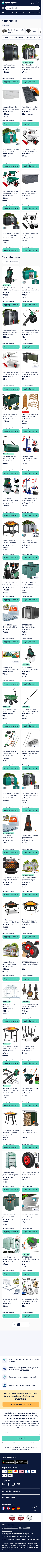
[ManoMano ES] (18, 1508)
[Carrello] (37, 2)
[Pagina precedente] (14, 1324)
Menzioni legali (7, 1531)
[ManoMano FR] (3, 1508)
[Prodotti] (3, 8)
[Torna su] (34, 1508)
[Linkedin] (3, 1484)
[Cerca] (7, 8)
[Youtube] (18, 1484)
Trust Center (6, 1537)
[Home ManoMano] (15, 2)
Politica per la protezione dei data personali (17, 1534)
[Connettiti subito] (32, 2)
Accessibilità (34, 1539)
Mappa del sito (24, 1528)
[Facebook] (8, 1484)
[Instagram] (13, 1484)
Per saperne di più (24, 1449)
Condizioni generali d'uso (21, 1537)
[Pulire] (37, 8)
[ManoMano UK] (8, 1508)
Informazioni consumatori (11, 1539)
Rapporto (25, 1539)
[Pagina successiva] (27, 1324)
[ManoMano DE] (13, 1508)
